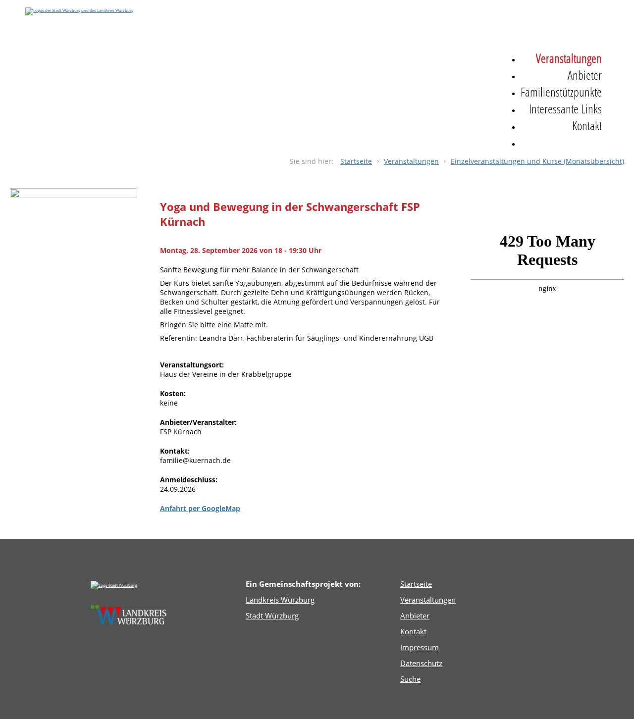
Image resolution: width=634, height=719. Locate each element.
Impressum (419, 647)
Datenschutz (421, 663)
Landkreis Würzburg (280, 600)
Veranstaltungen (569, 58)
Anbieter (585, 74)
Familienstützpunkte (561, 91)
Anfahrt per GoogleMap (200, 508)
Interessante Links (565, 108)
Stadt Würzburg (272, 615)
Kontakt (587, 125)
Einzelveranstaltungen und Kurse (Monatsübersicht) (537, 161)
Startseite (356, 161)
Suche (533, 142)
